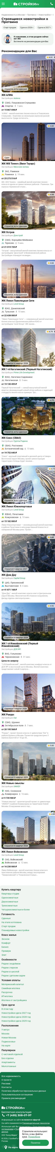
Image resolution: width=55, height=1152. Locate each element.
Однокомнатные (10, 897)
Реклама (6, 1083)
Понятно (35, 1142)
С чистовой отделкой (12, 1054)
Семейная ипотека (11, 988)
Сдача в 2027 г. (44, 27)
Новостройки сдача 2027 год (16, 1013)
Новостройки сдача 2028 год (16, 1017)
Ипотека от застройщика (14, 1000)
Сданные (6, 918)
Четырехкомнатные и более (16, 909)
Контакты (7, 1087)
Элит (4, 955)
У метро (5, 1029)
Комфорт (6, 943)
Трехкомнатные (9, 905)
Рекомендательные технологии (36, 1123)
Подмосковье (8, 1041)
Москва (5, 1033)
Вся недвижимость (11, 1076)
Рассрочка (7, 992)
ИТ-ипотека (7, 996)
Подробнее (34, 1136)
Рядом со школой (10, 971)
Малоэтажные (9, 1066)
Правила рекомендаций (14, 1098)
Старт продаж (10, 27)
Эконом (5, 939)
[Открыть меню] (3, 4)
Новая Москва (9, 1037)
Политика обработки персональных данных (24, 1091)
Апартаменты (8, 1062)
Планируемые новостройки (15, 930)
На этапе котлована (12, 922)
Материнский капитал (13, 984)
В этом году (7, 1009)
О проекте (6, 1080)
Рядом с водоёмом (11, 963)
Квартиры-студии (10, 893)
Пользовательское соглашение (17, 1094)
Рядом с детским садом (13, 975)
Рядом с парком (10, 967)
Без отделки (8, 1058)
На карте (6, 1045)
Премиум (6, 951)
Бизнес (5, 947)
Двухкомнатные (10, 901)
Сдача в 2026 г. (27, 27)
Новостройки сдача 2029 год (16, 1021)
